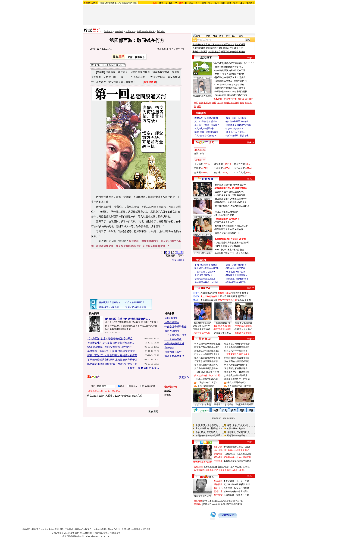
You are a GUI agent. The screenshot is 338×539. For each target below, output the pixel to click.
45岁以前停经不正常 (235, 272)
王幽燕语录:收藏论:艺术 (236, 95)
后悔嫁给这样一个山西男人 (236, 491)
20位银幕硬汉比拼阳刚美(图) (237, 461)
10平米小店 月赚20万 (236, 132)
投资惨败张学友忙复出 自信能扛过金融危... (110, 342)
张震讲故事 (236, 293)
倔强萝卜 (219, 191)
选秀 (214, 102)
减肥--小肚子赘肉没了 (236, 265)
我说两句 (250, 3)
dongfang (219, 95)
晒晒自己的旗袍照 (211, 504)
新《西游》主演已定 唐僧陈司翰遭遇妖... (127, 318)
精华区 (167, 390)
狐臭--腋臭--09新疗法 (236, 282)
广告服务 (69, 529)
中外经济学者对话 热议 (235, 77)
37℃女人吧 (239, 172)
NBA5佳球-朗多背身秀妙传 (227, 246)
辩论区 (167, 395)
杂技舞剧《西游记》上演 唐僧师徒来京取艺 (111, 351)
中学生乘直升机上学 (202, 78)
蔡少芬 (241, 99)
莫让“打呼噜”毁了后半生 (206, 121)
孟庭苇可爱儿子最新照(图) (236, 372)
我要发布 (184, 377)
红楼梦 (245, 293)
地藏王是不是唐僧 (174, 356)
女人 (210, 3)
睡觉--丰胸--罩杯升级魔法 (206, 132)
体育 (161, 3)
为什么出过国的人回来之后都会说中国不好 (223, 501)
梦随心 (218, 74)
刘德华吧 (218, 168)
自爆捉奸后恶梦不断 (202, 235)
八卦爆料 (218, 450)
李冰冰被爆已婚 (223, 323)
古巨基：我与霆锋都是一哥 (227, 233)
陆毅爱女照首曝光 (243, 329)
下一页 (179, 252)
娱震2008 (130, 31)
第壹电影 (218, 454)
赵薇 (201, 102)
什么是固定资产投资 (175, 335)
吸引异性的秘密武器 (235, 268)
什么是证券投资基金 (175, 326)
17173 (118, 3)
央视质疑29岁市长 (201, 44)
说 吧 (211, 142)
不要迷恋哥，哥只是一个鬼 (236, 481)
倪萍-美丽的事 (238, 195)
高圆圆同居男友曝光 (202, 96)
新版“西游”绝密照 (203, 404)
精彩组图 (218, 457)
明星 (199, 106)
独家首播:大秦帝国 (223, 184)
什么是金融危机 (173, 339)
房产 (197, 3)
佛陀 (202, 153)
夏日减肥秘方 (225, 48)
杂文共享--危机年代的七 (235, 81)
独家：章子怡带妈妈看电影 (237, 344)
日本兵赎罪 (240, 44)
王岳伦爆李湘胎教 (206, 386)
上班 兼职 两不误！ (203, 275)
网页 (215, 36)
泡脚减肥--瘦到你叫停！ (237, 279)
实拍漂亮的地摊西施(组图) (236, 361)
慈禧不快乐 (226, 51)
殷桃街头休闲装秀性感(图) (206, 351)
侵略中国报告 (238, 51)
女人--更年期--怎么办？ (205, 135)
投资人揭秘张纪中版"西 (233, 74)
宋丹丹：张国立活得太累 (226, 212)
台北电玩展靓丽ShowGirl (206, 379)
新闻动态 (161, 31)
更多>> (250, 58)
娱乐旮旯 (218, 488)
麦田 (226, 191)
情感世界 (218, 491)
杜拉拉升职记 (224, 293)
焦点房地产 (127, 3)
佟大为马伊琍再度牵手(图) (236, 347)
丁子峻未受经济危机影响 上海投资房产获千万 (112, 359)
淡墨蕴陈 (219, 81)
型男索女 (218, 495)
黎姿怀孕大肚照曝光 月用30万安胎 (231, 226)
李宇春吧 (218, 164)
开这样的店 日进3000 (205, 272)
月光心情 (219, 67)
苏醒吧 (197, 168)
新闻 (208, 36)
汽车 (191, 3)
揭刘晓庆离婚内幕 (222, 326)
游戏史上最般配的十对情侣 (237, 379)
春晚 (242, 102)
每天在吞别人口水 (202, 496)
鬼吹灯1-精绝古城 (209, 296)
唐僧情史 (169, 347)
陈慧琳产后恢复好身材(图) (206, 347)
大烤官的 (219, 88)
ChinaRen (109, 3)
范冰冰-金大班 (239, 184)
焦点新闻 (218, 481)
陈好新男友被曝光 (243, 333)
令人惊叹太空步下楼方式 (239, 386)
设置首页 (26, 529)
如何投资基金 (171, 322)
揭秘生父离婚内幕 (243, 323)
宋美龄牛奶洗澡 (200, 51)
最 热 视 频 (207, 179)
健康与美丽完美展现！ (205, 279)
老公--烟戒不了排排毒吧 (237, 135)
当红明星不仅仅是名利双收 (236, 488)
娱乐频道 (108, 31)
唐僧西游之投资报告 (233, 67)
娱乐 (171, 3)
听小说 (196, 296)
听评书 (196, 293)
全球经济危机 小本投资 (235, 88)
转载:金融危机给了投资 (233, 84)
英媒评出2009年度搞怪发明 (237, 484)
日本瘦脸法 (237, 48)
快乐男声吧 (239, 164)
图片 (234, 36)
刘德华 (227, 99)
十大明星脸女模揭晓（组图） (237, 447)
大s (209, 102)
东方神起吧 (239, 168)
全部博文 (146, 529)
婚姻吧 (217, 172)
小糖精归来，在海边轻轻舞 (236, 495)
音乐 (228, 36)
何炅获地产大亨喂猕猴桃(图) (207, 344)
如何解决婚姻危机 (174, 343)
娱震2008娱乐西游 (146, 31)
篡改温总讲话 (212, 48)
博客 (235, 3)
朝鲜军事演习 (227, 44)
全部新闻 (136, 529)
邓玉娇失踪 (215, 44)
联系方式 (89, 529)
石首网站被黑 (199, 48)
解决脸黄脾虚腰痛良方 (236, 275)
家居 (204, 3)
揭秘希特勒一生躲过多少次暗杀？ (231, 202)
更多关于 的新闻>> (143, 368)
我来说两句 (162, 49)
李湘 (247, 102)
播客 (223, 3)
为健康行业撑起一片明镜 (206, 282)
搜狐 (102, 3)
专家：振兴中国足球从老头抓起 (229, 249)
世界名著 (222, 296)
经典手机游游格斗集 (227, 300)
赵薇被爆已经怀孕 (201, 326)
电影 (206, 102)
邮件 (229, 3)
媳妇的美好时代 (236, 191)
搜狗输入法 (37, 529)
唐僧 (196, 153)
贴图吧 (197, 172)
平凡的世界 (232, 296)
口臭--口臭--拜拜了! (235, 128)
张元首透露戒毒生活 (236, 382)
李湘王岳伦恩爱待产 (224, 222)
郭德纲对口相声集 (209, 293)
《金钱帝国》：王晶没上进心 (237, 454)
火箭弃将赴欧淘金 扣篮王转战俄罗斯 (232, 242)
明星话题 (218, 461)
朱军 (196, 102)
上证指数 (198, 164)
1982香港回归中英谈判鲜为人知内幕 (232, 206)
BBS (242, 3)
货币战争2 (243, 296)
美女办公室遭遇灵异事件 (206, 368)
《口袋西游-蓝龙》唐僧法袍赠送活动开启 (110, 338)
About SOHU (114, 529)
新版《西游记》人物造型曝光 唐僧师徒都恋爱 (112, 355)
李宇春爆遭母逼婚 (201, 329)
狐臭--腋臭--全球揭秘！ (237, 118)
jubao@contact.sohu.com (98, 536)
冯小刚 (234, 99)
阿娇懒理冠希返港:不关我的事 (229, 229)
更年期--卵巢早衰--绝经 (237, 121)
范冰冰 (220, 102)
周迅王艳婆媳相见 (222, 329)
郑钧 (237, 102)
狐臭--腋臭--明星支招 (204, 128)
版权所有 (116, 533)
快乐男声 (249, 99)
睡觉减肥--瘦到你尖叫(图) (206, 118)
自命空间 (219, 70)
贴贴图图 (218, 484)
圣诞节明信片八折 (201, 333)
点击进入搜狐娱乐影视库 (236, 375)
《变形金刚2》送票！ (208, 382)
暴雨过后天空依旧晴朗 (231, 504)
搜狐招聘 (59, 529)
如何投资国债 (171, 330)
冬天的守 (219, 63)
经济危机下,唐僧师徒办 (235, 63)
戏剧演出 (198, 466)
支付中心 (48, 529)
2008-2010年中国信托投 (235, 91)
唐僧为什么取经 (173, 351)
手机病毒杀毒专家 (209, 300)
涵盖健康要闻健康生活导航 (238, 125)
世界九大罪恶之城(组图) (235, 365)
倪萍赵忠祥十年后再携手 (236, 351)
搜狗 (135, 3)
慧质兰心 (219, 77)
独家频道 (119, 31)
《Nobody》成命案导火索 (206, 372)
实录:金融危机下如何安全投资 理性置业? (109, 347)
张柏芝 (227, 102)
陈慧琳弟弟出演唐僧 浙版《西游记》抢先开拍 (112, 363)
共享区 (196, 300)
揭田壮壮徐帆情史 (202, 323)
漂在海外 (198, 501)
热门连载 (198, 470)
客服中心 (79, 529)
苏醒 (232, 102)
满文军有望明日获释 (224, 215)
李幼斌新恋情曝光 (243, 326)
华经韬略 (219, 91)
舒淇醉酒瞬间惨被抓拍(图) (236, 358)
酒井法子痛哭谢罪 (244, 404)
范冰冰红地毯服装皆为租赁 (207, 354)
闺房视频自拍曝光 (202, 217)
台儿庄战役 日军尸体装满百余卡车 (231, 199)
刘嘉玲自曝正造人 (222, 333)
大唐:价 (218, 84)
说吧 (241, 36)
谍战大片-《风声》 (202, 199)
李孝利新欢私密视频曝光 (236, 368)
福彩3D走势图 (244, 300)
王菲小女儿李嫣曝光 (223, 404)
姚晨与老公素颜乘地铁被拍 (207, 358)
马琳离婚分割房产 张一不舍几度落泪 (232, 253)
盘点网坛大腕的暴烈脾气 (206, 365)
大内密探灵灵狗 (222, 195)
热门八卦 (218, 447)
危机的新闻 (170, 318)
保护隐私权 (100, 529)
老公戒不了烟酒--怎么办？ (207, 125)
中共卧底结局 (214, 51)
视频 (216, 3)
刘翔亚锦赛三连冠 (202, 253)
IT (186, 3)
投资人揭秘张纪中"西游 (235, 70)
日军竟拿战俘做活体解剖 (206, 361)
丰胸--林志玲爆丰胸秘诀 (206, 265)
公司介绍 (126, 529)
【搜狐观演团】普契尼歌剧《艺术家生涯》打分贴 (226, 466)
